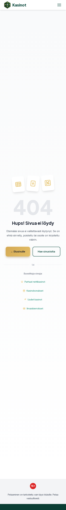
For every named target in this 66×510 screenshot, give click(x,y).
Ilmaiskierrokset (35, 308)
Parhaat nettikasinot (34, 281)
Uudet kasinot (34, 299)
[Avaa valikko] (59, 4)
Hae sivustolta (46, 251)
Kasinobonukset (34, 290)
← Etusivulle (18, 251)
